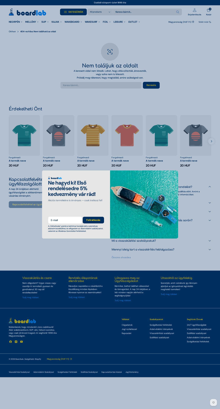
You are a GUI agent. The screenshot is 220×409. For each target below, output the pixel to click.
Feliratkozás (93, 220)
